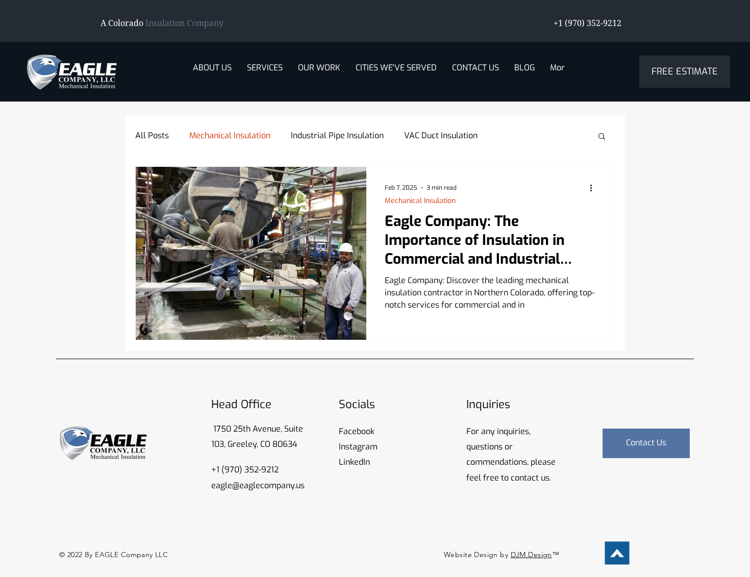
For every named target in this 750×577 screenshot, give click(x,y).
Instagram (358, 446)
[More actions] (594, 188)
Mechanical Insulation (229, 135)
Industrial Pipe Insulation (337, 135)
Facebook (356, 431)
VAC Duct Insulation (441, 135)
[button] (264, 76)
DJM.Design (531, 554)
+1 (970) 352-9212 (245, 469)
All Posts (152, 135)
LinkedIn (354, 462)
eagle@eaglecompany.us (258, 485)
